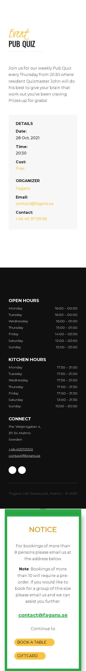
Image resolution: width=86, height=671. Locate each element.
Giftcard (27, 656)
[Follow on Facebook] (12, 470)
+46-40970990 (21, 449)
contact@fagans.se (24, 455)
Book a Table (32, 642)
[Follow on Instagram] (22, 470)
